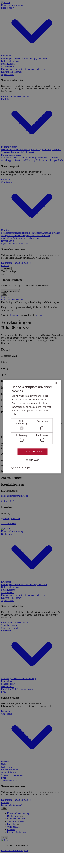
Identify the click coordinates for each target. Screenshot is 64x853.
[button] (21, 467)
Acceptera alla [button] (32, 451)
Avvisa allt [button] (32, 459)
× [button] (56, 383)
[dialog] (32, 426)
